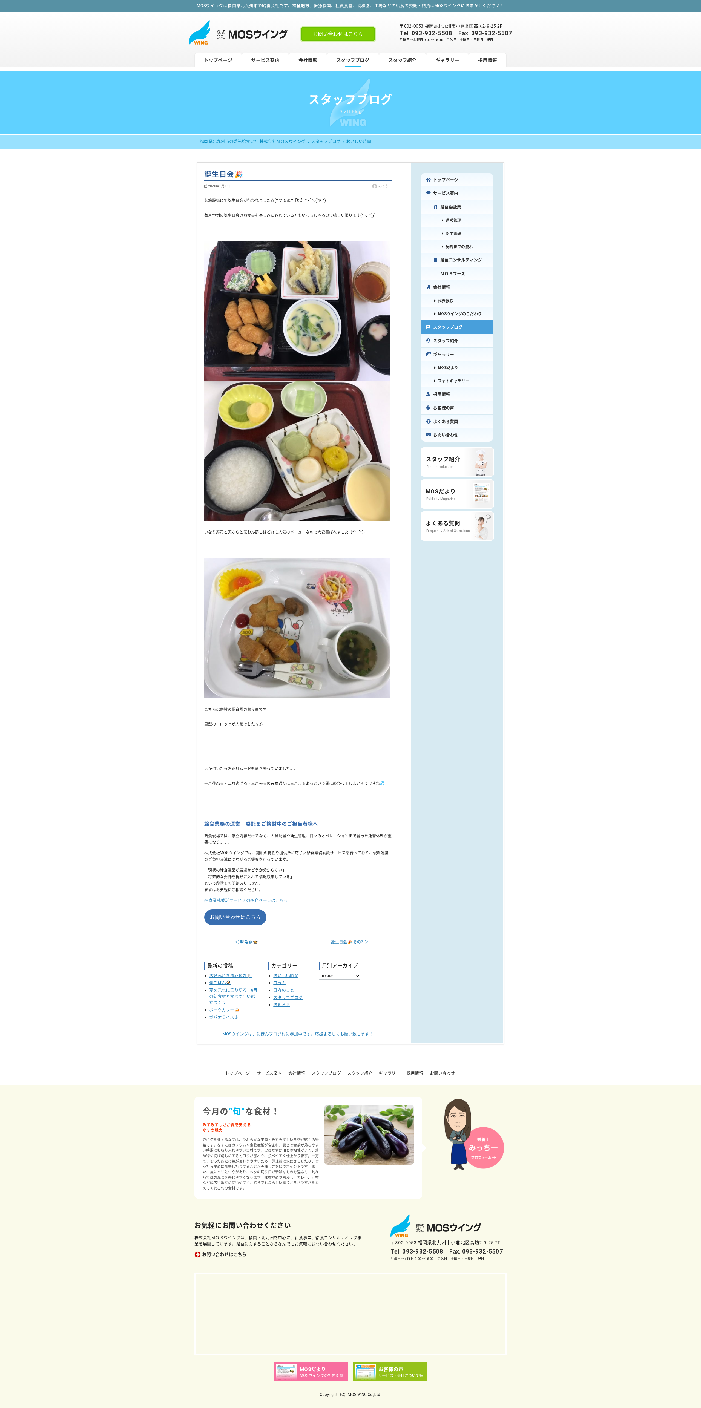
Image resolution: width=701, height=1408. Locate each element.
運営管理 (453, 220)
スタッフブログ (352, 60)
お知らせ (281, 1004)
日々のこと (283, 990)
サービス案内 (265, 60)
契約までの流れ (459, 246)
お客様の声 (443, 407)
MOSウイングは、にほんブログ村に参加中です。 (298, 1034)
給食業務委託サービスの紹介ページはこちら (246, 900)
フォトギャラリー (453, 381)
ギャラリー (447, 60)
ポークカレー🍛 (224, 1009)
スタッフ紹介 (402, 60)
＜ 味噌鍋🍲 (246, 942)
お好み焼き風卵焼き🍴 (230, 975)
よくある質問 (445, 421)
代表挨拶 (445, 300)
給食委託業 (450, 207)
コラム (279, 982)
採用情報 (487, 60)
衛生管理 (453, 233)
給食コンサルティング (461, 260)
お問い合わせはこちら (338, 34)
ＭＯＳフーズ (453, 273)
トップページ (218, 60)
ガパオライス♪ (224, 1017)
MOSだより (448, 367)
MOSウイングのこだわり (460, 314)
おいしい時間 (285, 975)
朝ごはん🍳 (220, 982)
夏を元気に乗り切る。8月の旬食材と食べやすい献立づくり (233, 996)
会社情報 (307, 60)
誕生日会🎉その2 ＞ (350, 942)
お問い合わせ (445, 435)
